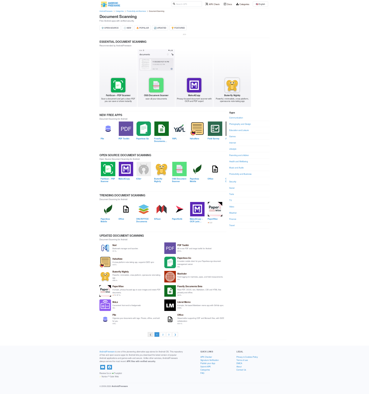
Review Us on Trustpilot (110, 373)
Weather (233, 212)
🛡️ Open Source (109, 27)
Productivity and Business (136, 11)
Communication (236, 117)
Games (232, 136)
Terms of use (242, 360)
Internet (232, 142)
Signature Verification (209, 360)
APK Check (214, 4)
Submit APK (205, 366)
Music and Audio (236, 167)
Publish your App (207, 363)
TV (230, 200)
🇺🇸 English (260, 4)
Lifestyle (232, 148)
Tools (231, 194)
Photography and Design (240, 124)
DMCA (239, 363)
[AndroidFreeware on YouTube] (102, 367)
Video (231, 206)
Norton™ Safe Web (109, 376)
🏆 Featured (178, 27)
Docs (229, 4)
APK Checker (206, 356)
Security (232, 181)
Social (231, 187)
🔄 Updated (160, 27)
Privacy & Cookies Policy (247, 356)
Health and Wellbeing (238, 161)
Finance (232, 219)
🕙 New (127, 27)
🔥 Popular (142, 27)
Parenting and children (239, 155)
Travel (232, 225)
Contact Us (241, 369)
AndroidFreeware (106, 11)
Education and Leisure (239, 130)
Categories (244, 4)
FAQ (202, 373)
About (239, 366)
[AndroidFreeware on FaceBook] (109, 367)
